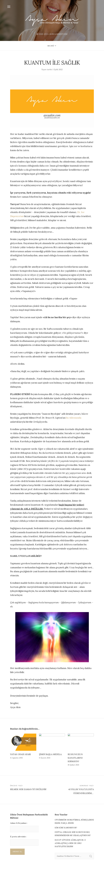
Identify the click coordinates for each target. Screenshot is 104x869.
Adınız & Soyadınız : (19, 823)
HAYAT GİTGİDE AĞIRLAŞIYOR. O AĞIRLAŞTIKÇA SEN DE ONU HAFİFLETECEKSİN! (70, 843)
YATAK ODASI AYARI (20, 754)
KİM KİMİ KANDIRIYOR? (66, 827)
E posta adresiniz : (18, 836)
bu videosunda (73, 417)
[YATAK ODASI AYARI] (23, 742)
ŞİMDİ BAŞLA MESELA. (50, 754)
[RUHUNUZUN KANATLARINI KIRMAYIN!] (81, 742)
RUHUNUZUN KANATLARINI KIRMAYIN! (75, 758)
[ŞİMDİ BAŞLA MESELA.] (52, 742)
